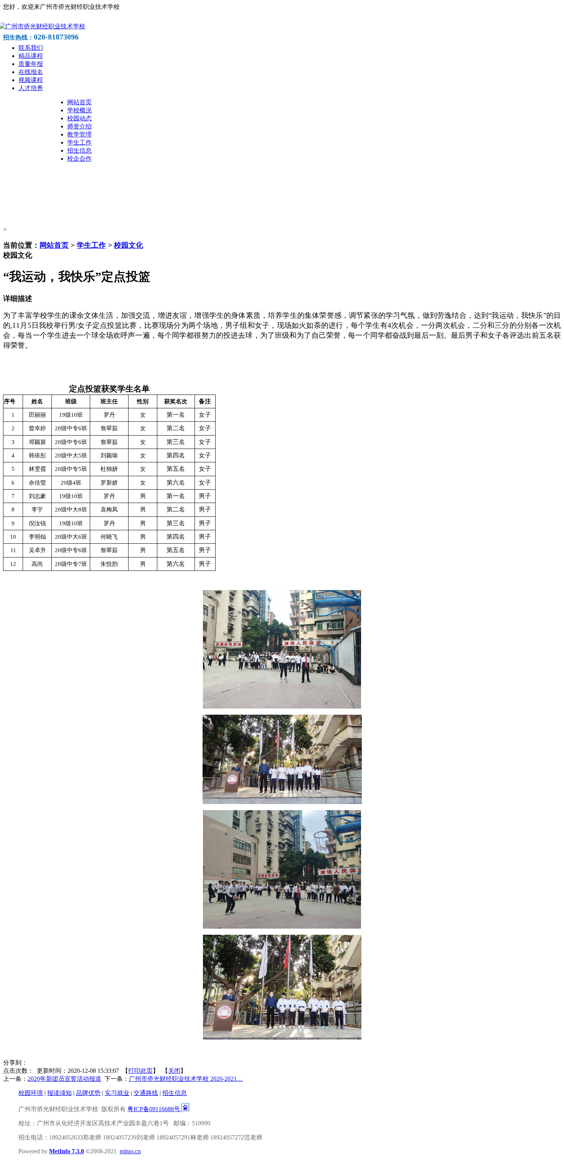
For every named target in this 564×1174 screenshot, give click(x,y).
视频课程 (30, 80)
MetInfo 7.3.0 (66, 1151)
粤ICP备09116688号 (154, 1109)
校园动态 (79, 118)
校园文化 (128, 245)
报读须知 (59, 1093)
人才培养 (30, 88)
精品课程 (30, 56)
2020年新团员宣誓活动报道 (64, 1078)
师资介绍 (79, 126)
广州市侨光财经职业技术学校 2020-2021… (186, 1078)
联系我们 (30, 47)
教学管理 (79, 134)
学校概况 (79, 110)
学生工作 (79, 142)
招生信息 (79, 150)
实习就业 (117, 1093)
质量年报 (30, 64)
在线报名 (30, 72)
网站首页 (79, 102)
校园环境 (30, 1093)
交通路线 (146, 1093)
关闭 (174, 1070)
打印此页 (140, 1070)
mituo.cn (130, 1151)
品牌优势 (88, 1093)
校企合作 (79, 158)
